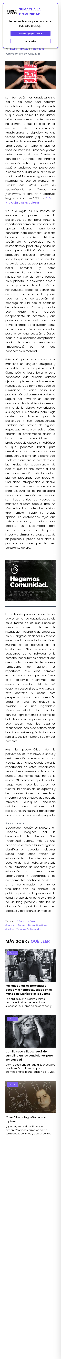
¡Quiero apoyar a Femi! (30, 33)
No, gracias (30, 41)
